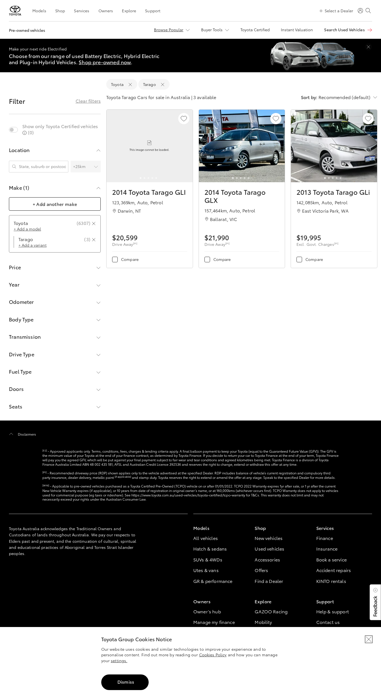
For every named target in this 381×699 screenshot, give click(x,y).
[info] (24, 132)
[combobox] (19, 166)
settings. (119, 660)
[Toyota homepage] (15, 11)
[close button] (368, 639)
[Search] (368, 10)
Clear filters (88, 101)
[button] (375, 602)
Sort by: (309, 97)
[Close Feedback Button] (375, 590)
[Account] (360, 10)
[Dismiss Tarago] (162, 84)
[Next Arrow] (185, 146)
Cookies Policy (213, 654)
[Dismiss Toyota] (130, 84)
